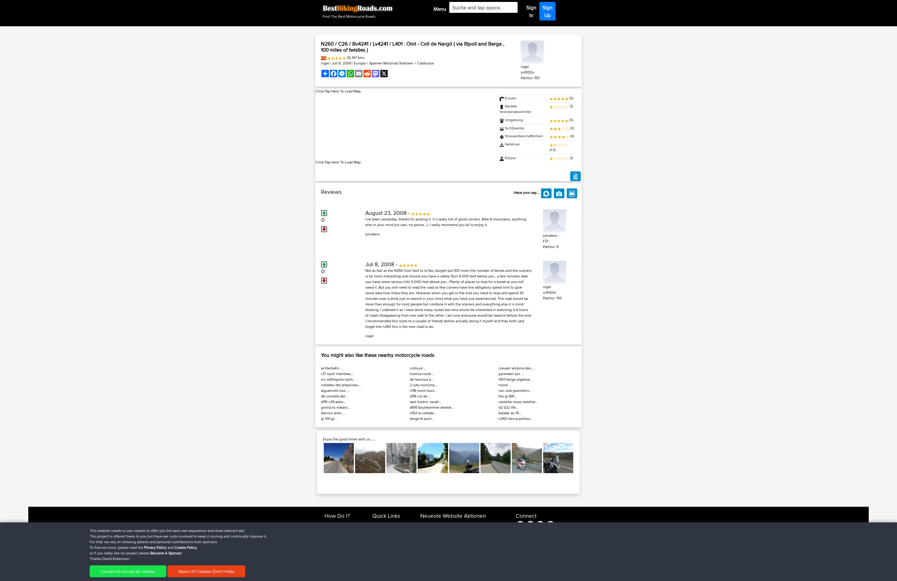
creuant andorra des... (516, 368)
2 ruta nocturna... (423, 385)
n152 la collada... (423, 413)
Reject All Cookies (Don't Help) (206, 571)
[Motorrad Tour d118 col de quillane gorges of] (401, 458)
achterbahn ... (332, 368)
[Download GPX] (575, 176)
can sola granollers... (515, 390)
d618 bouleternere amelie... (432, 407)
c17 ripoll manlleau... (337, 373)
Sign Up (547, 11)
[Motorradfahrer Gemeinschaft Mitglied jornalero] (554, 220)
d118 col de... (420, 396)
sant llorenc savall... (425, 401)
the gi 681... (507, 396)
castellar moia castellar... (518, 401)
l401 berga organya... (515, 379)
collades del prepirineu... (341, 385)
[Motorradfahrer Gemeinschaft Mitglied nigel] (532, 51)
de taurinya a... (422, 379)
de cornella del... (334, 396)
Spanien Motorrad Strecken (391, 63)
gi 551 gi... (329, 418)
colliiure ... (418, 368)
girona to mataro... (335, 407)
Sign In (531, 11)
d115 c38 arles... (333, 401)
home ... (505, 385)
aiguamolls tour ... (335, 390)
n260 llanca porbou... (515, 418)
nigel (325, 63)
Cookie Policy (185, 547)
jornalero (372, 234)
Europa (359, 63)
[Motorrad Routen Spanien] (323, 57)
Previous (316, 458)
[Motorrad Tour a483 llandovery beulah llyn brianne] (527, 458)
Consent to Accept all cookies (128, 571)
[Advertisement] (404, 126)
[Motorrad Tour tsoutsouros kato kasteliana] (370, 458)
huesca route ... (422, 373)
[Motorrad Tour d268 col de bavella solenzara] (433, 458)
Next (580, 458)
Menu (440, 9)
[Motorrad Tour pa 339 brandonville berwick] (558, 458)
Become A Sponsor (166, 553)
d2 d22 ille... (508, 407)
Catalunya (425, 63)
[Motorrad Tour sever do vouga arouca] (496, 458)
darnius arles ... (333, 413)
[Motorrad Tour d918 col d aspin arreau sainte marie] (464, 458)
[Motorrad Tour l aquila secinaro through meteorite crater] (339, 458)
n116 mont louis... (423, 390)
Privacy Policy (155, 547)
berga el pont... (422, 418)
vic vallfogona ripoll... (338, 379)
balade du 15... (510, 413)
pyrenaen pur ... (511, 373)
